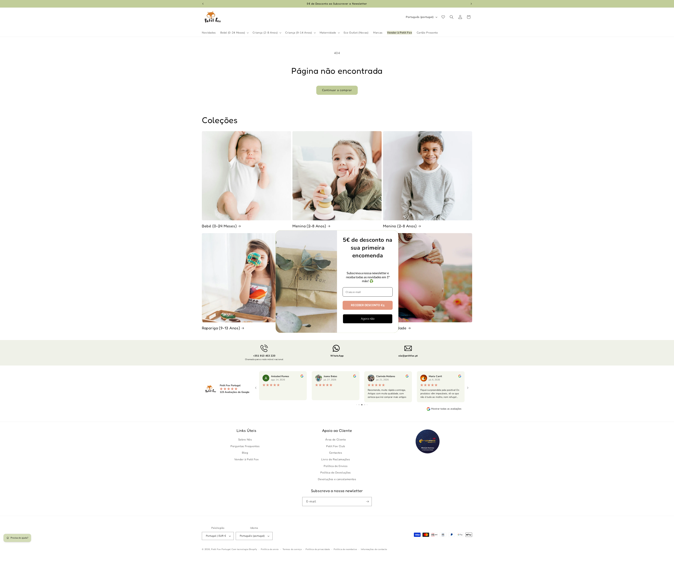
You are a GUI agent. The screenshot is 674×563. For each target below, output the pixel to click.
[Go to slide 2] (356, 404)
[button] (234, 33)
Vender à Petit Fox (246, 459)
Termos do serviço (292, 549)
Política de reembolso (345, 549)
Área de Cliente (335, 439)
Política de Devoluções (335, 472)
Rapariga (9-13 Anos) (221, 328)
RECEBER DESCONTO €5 (368, 305)
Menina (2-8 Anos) (309, 226)
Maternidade (395, 328)
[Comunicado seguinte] (471, 3)
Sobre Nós (245, 439)
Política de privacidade (318, 549)
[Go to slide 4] (361, 404)
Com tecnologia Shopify (244, 549)
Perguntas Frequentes (244, 446)
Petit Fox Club (335, 446)
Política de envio (270, 549)
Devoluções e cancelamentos (337, 479)
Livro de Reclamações (335, 459)
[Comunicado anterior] (203, 3)
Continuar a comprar (337, 90)
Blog (245, 453)
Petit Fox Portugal (221, 549)
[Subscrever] (367, 501)
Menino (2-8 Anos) (400, 226)
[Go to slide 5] (364, 404)
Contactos (335, 453)
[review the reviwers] (301, 376)
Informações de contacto (374, 549)
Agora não (368, 318)
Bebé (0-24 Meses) (219, 226)
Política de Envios (335, 466)
